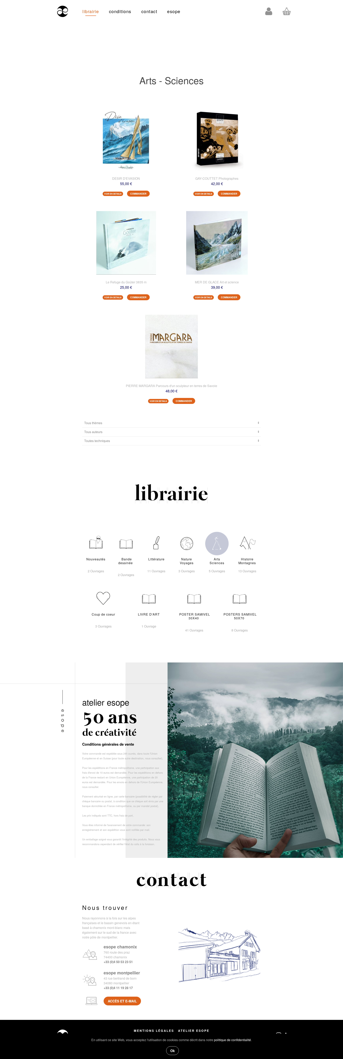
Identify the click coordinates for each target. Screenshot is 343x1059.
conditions (120, 11)
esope (173, 11)
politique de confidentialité (232, 1040)
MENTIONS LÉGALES (154, 1030)
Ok (172, 1050)
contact (149, 11)
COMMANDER (138, 193)
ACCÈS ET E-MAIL (122, 1001)
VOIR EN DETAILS (112, 193)
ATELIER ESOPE (193, 1030)
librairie (90, 11)
